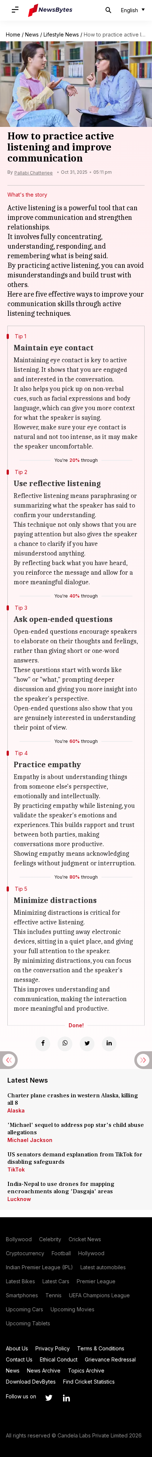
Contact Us (19, 1359)
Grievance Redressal (110, 1359)
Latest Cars (55, 1281)
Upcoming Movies (72, 1309)
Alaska (16, 1110)
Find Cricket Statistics (89, 1381)
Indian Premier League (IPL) (39, 1267)
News (32, 34)
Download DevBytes (31, 1381)
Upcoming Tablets (28, 1323)
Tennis (53, 1295)
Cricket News (85, 1239)
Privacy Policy (52, 1348)
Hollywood (91, 1253)
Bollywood (19, 1239)
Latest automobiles (103, 1267)
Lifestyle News (61, 34)
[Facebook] (42, 1043)
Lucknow (19, 1199)
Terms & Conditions (100, 1348)
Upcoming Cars (24, 1309)
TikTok (16, 1169)
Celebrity (50, 1239)
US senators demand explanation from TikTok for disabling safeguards (74, 1158)
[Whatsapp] (65, 1043)
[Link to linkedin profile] (66, 1398)
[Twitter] (87, 1043)
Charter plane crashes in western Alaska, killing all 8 (72, 1099)
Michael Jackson (29, 1140)
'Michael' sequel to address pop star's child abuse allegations (75, 1128)
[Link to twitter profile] (49, 1398)
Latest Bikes (20, 1281)
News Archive (44, 1370)
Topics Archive (86, 1370)
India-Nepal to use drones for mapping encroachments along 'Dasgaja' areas (60, 1187)
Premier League (96, 1281)
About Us (17, 1348)
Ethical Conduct (58, 1359)
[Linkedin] (109, 1043)
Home (13, 34)
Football (61, 1253)
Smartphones (22, 1295)
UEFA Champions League (99, 1295)
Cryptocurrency (25, 1253)
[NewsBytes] (50, 10)
